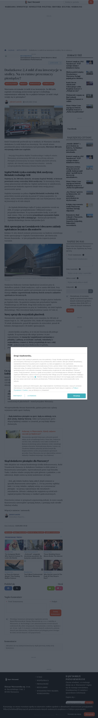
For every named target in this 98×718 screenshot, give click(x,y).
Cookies (25, 390)
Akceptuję (76, 396)
